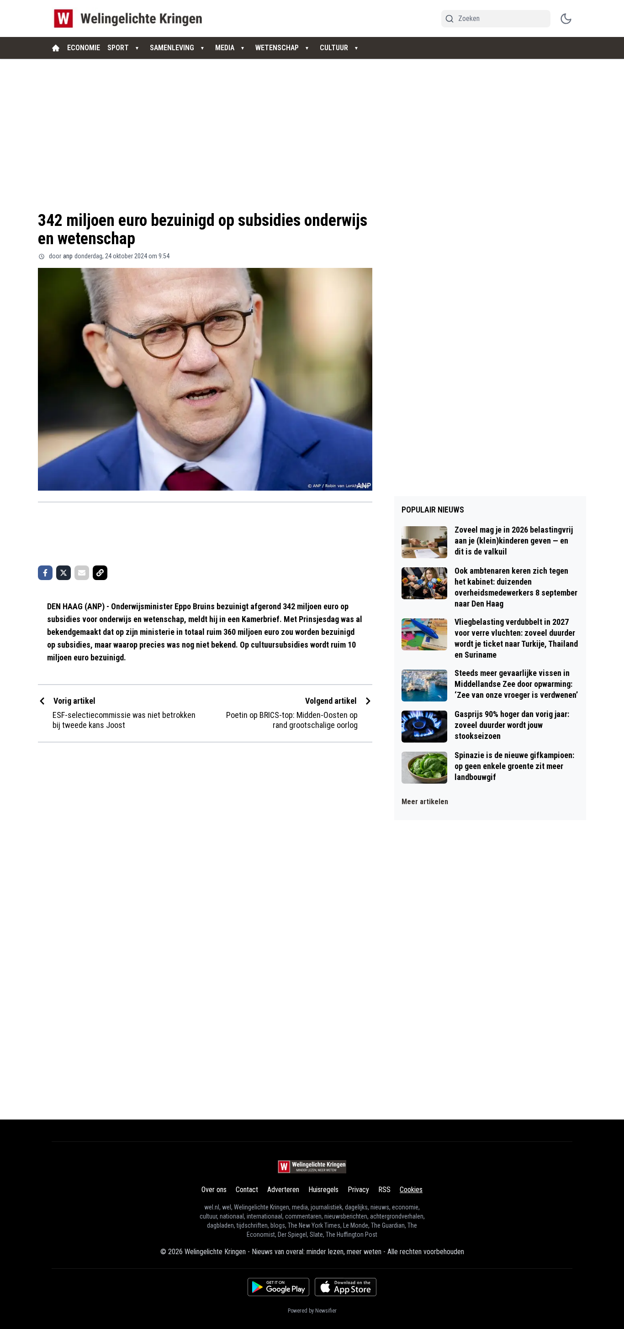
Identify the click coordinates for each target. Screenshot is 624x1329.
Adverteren (283, 1189)
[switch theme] (566, 18)
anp (68, 256)
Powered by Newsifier (312, 1311)
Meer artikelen (425, 801)
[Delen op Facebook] (45, 572)
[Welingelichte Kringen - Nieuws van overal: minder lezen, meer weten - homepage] (130, 18)
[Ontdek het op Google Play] (278, 1287)
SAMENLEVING (172, 47)
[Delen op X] (63, 572)
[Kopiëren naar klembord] (100, 572)
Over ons (214, 1189)
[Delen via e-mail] (81, 572)
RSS (384, 1189)
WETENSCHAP (277, 47)
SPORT (118, 47)
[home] (56, 48)
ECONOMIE (83, 47)
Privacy (358, 1189)
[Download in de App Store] (345, 1287)
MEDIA (224, 47)
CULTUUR (334, 47)
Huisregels (323, 1189)
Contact (247, 1189)
